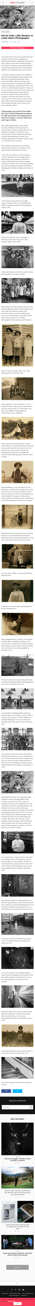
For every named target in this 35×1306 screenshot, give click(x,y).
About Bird (5, 1293)
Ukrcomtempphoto (14, 1295)
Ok (17, 1303)
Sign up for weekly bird (17, 1101)
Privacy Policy (11, 1301)
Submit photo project (15, 1293)
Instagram (22, 48)
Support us (24, 1295)
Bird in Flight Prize (28, 1293)
